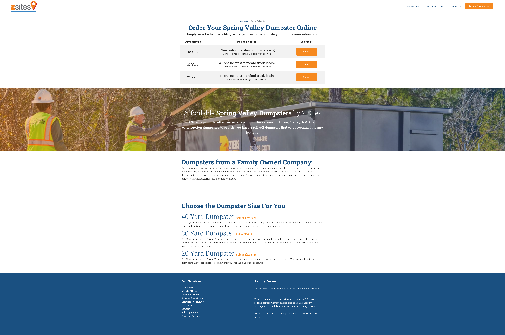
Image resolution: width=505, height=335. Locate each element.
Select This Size (246, 218)
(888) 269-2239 (480, 6)
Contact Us (456, 6)
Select (306, 64)
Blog (443, 6)
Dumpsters (244, 21)
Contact (185, 308)
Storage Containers (192, 298)
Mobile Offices (189, 291)
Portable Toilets (190, 294)
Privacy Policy (189, 312)
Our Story (431, 6)
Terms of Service (190, 316)
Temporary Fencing (192, 301)
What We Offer (413, 6)
